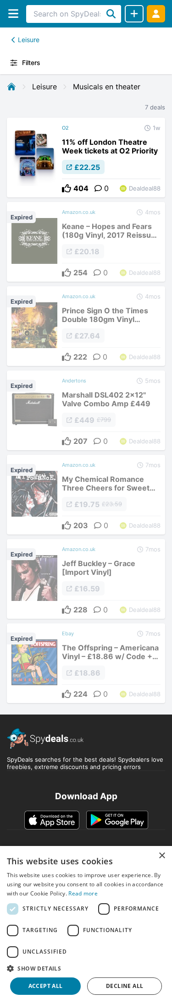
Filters (31, 62)
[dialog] (86, 925)
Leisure (28, 40)
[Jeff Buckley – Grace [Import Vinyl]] (86, 579)
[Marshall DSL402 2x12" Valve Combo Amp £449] (86, 410)
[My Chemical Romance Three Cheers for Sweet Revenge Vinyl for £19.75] (86, 495)
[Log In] (156, 13)
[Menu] (13, 13)
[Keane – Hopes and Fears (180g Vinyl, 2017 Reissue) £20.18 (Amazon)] (86, 242)
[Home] (11, 86)
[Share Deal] (134, 13)
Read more (83, 893)
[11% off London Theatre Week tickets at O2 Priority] (86, 157)
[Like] (66, 188)
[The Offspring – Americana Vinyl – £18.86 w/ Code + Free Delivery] (86, 663)
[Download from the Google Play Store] (117, 820)
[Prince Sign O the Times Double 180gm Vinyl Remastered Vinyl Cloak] (86, 326)
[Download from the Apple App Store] (51, 820)
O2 (65, 128)
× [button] (161, 855)
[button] (86, 968)
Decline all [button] (124, 986)
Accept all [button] (45, 986)
